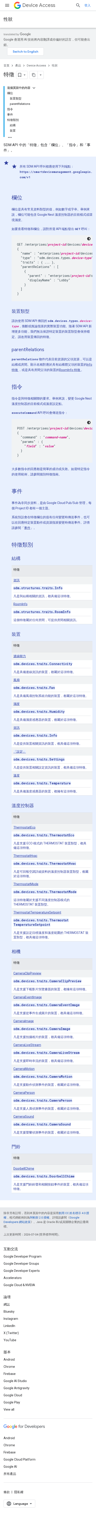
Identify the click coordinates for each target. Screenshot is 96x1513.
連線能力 (19, 656)
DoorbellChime (23, 1168)
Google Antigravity (16, 1388)
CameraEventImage (27, 997)
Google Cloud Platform (19, 1459)
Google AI (10, 1466)
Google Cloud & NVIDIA (19, 1285)
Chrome (9, 1366)
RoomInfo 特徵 (70, 370)
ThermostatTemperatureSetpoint (37, 912)
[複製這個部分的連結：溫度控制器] (38, 806)
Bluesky (9, 1311)
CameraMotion (24, 1069)
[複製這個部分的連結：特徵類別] (37, 545)
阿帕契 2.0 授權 (39, 1217)
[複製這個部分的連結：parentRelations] (48, 350)
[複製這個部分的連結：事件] (26, 491)
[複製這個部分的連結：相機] (25, 952)
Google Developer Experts (22, 1271)
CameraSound (23, 1116)
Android (9, 1359)
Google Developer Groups (21, 1263)
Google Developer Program (23, 1256)
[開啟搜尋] (78, 5)
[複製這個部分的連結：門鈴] (25, 1147)
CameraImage (23, 1021)
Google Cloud (13, 1395)
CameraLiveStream (27, 1045)
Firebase (10, 1374)
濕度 (16, 704)
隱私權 (18, 1492)
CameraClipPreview (27, 973)
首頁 (6, 65)
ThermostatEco (24, 827)
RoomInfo (20, 604)
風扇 (16, 680)
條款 (7, 1492)
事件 (27, 528)
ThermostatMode (25, 884)
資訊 (16, 580)
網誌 (7, 1304)
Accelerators (13, 1278)
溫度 (16, 775)
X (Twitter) (11, 1333)
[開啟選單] (7, 5)
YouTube (10, 1340)
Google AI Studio (15, 1381)
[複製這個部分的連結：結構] (25, 559)
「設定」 (19, 751)
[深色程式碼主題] (88, 238)
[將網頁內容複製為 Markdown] (34, 75)
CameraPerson (24, 1092)
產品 (18, 65)
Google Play (12, 1402)
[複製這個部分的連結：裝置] (25, 634)
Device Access (38, 5)
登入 (87, 5)
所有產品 (10, 1474)
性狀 (8, 19)
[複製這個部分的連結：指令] (26, 387)
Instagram (11, 1318)
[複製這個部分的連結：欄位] (26, 198)
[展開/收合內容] (34, 88)
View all (9, 1409)
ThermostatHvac (25, 856)
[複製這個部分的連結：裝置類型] (33, 311)
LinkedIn (9, 1326)
